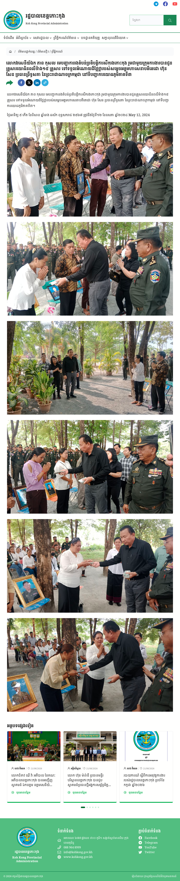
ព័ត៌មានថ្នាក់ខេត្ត (26, 51)
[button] (21, 82)
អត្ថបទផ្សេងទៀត (20, 725)
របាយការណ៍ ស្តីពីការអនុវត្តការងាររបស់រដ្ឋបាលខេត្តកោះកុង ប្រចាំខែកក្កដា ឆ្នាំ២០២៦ (144, 780)
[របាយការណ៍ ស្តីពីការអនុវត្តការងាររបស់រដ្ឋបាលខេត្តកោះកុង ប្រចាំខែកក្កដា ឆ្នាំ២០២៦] (146, 734)
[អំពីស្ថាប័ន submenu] (30, 38)
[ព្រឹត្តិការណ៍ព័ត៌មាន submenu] (78, 38)
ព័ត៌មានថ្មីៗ (43, 51)
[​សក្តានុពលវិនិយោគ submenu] (127, 38)
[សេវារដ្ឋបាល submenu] (51, 38)
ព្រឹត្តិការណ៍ (57, 51)
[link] (34, 767)
